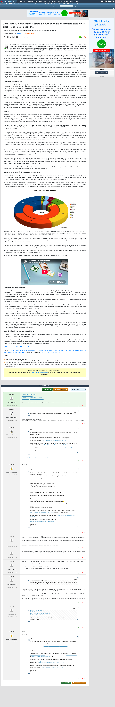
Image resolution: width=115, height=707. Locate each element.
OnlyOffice (47, 352)
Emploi (60, 1)
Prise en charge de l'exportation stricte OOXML (43, 350)
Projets (75, 6)
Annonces (19, 33)
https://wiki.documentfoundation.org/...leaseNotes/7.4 (42, 512)
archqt (12, 536)
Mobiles (73, 3)
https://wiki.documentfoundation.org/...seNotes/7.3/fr (54, 440)
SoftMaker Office (56, 352)
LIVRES (63, 8)
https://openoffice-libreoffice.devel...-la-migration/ (38, 458)
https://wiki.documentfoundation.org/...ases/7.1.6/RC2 (51, 662)
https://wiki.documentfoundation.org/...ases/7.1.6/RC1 (51, 661)
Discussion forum (102, 72)
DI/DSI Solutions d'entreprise (15, 3)
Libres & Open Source (54, 6)
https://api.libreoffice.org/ (27, 396)
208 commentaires (29, 33)
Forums (22, 1)
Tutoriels (30, 1)
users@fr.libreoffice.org (71, 655)
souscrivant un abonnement (39, 372)
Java (42, 3)
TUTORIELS (58, 8)
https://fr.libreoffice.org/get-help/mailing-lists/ (42, 656)
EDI (51, 3)
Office (68, 3)
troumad (11, 409)
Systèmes (79, 3)
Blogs (40, 1)
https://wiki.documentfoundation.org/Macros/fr (32, 397)
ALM (32, 3)
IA (28, 3)
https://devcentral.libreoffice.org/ (29, 394)
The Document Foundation (18, 350)
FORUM (49, 8)
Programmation (57, 3)
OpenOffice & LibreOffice (66, 6)
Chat (45, 1)
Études (66, 1)
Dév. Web (46, 3)
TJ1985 (11, 577)
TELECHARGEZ (70, 8)
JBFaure (11, 394)
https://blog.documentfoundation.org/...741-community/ (42, 521)
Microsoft (37, 3)
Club (76, 1)
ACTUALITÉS (43, 8)
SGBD (64, 3)
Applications (44, 6)
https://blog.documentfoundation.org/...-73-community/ (59, 447)
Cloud (25, 3)
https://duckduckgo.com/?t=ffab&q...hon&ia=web (33, 399)
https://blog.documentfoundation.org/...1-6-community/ (56, 646)
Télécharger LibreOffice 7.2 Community (17, 347)
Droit (72, 1)
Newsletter (52, 1)
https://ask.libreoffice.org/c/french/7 (37, 655)
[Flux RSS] (113, 8)
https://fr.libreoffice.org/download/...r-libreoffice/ (54, 444)
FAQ (35, 1)
